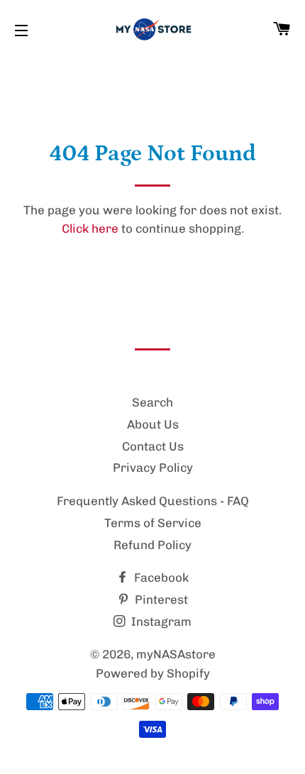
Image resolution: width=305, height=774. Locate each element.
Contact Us (153, 446)
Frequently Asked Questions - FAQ (153, 501)
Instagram (160, 621)
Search (152, 402)
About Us (153, 424)
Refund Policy (152, 545)
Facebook (160, 577)
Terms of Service (152, 523)
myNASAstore (176, 654)
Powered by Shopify (153, 673)
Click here (90, 228)
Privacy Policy (153, 467)
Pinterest (160, 599)
